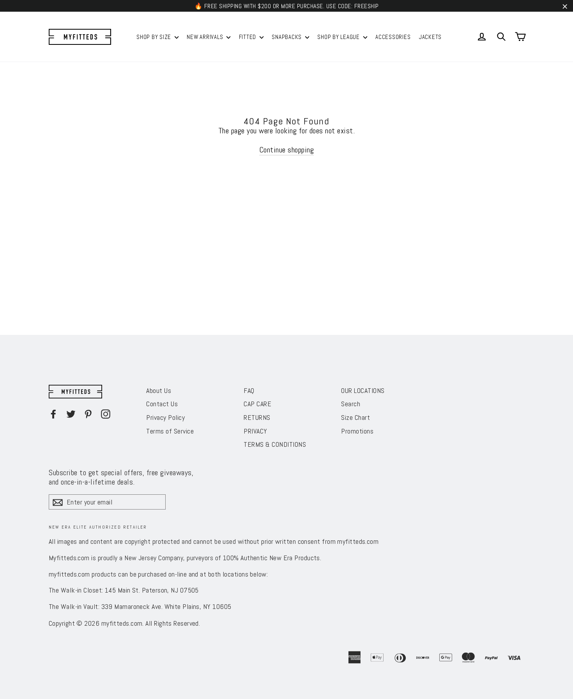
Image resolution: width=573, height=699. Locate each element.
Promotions (357, 430)
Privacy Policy (165, 417)
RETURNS (257, 417)
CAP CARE (257, 403)
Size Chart (355, 417)
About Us (158, 390)
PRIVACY (255, 430)
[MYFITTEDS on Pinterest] (88, 414)
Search (350, 403)
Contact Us (162, 403)
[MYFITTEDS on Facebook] (53, 414)
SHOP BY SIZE (154, 37)
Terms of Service (170, 430)
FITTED (248, 37)
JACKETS (430, 37)
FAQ (249, 390)
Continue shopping (286, 150)
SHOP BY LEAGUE (339, 37)
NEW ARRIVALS (206, 37)
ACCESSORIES (392, 37)
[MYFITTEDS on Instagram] (105, 414)
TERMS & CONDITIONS (275, 444)
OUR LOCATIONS (363, 390)
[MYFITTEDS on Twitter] (71, 414)
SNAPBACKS (287, 37)
